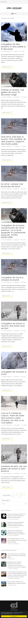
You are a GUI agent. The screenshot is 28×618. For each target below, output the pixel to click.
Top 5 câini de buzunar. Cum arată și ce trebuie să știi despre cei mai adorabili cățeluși (16, 555)
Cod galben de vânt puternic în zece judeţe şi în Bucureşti (13, 46)
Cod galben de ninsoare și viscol (13, 372)
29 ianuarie (16, 239)
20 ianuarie (16, 376)
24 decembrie (16, 425)
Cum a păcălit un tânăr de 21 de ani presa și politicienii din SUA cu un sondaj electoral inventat (16, 540)
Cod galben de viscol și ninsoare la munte (12, 278)
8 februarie (16, 188)
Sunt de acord (14, 616)
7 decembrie (16, 473)
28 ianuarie (16, 282)
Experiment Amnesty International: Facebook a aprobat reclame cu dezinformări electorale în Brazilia (15, 524)
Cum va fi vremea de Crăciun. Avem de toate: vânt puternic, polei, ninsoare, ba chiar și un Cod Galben (13, 418)
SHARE (23, 51)
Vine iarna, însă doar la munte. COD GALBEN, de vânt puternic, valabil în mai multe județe (13, 140)
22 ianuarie (16, 330)
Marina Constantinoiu (14, 578)
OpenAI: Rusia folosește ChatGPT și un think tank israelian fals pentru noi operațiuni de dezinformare (16, 515)
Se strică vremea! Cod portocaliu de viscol (12, 185)
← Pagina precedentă (6, 495)
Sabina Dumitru (13, 585)
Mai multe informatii (15, 613)
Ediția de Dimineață (14, 519)
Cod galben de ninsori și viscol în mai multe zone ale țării (13, 326)
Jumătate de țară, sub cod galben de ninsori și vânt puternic (14, 468)
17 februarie (16, 146)
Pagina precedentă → (6, 500)
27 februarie (16, 97)
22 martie (15, 51)
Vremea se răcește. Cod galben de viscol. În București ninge (12, 92)
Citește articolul (6, 66)
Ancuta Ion (11, 558)
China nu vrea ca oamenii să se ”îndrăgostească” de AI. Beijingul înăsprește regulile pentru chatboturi (16, 532)
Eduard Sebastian (6, 51)
